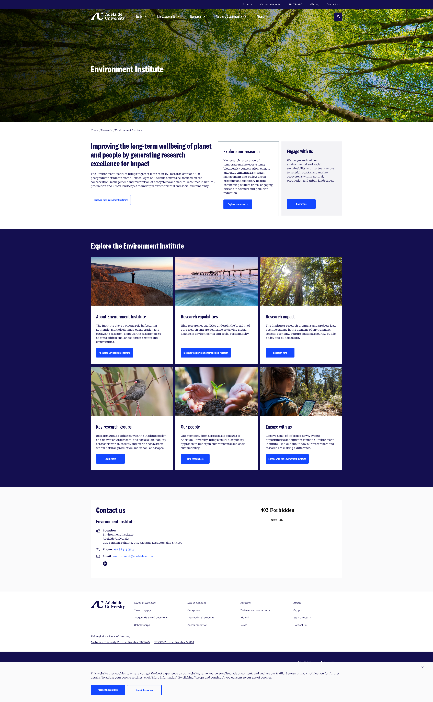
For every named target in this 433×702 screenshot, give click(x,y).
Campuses (193, 610)
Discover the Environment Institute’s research (206, 353)
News (243, 625)
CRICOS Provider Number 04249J (174, 642)
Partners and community (255, 610)
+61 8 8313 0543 (123, 549)
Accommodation (197, 625)
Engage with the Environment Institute (287, 459)
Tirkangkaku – (110, 636)
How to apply (142, 610)
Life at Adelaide (196, 602)
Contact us (333, 4)
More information (144, 690)
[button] (422, 667)
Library (247, 4)
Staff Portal (295, 4)
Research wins (280, 353)
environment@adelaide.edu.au (134, 556)
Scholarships (142, 625)
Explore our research (238, 204)
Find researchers (195, 459)
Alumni (244, 617)
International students (200, 617)
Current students (270, 4)
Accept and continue (108, 690)
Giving (314, 4)
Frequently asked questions (150, 617)
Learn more (110, 459)
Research (245, 602)
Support (298, 610)
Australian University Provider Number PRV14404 (120, 642)
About (297, 602)
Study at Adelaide (145, 602)
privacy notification (310, 673)
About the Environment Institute (114, 353)
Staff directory (302, 617)
